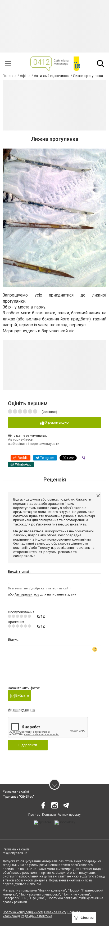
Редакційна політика (36, 916)
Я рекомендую (56, 422)
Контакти (49, 814)
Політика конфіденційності (23, 912)
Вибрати (22, 695)
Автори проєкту (69, 814)
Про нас (34, 814)
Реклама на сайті (16, 791)
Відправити (28, 745)
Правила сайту (55, 912)
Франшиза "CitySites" (18, 796)
